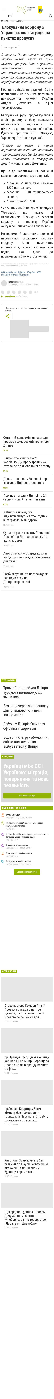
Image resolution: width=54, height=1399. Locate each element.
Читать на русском (10, 48)
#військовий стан (8, 272)
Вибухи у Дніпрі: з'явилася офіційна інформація (24, 726)
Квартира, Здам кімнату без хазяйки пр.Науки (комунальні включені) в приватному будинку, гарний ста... (26, 1166)
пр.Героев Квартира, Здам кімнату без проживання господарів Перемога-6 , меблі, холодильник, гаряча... (26, 1114)
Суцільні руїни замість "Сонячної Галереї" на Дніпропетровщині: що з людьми (26, 536)
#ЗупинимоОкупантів (20, 275)
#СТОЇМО (5, 275)
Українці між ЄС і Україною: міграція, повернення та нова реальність (26, 776)
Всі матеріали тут (27, 795)
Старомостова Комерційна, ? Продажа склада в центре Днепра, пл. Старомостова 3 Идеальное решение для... (24, 1011)
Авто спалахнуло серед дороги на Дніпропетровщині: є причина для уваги (26, 557)
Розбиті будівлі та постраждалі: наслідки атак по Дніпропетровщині (25, 578)
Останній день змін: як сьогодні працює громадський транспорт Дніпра (26, 441)
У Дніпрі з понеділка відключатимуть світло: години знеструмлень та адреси (25, 516)
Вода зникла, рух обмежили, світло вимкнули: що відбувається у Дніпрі (25, 742)
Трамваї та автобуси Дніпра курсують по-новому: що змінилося (25, 692)
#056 (39, 272)
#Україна (31, 272)
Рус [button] (10, 16)
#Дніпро (21, 272)
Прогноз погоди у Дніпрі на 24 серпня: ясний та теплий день (24, 497)
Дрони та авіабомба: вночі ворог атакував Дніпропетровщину (26, 481)
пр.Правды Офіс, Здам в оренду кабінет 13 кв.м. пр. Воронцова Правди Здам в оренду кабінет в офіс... (26, 1063)
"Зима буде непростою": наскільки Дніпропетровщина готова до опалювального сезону (26, 462)
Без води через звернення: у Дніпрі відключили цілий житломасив (25, 710)
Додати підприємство (27, 872)
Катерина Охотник (15, 282)
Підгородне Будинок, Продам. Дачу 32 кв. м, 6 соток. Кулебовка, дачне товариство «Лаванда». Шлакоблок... (25, 1217)
